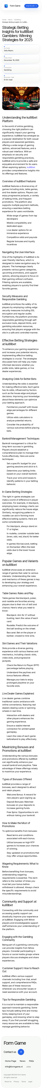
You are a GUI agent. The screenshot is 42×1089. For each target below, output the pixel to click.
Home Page (10, 1061)
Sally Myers (8, 51)
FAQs (31, 1061)
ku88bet (31, 167)
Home (4, 20)
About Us (8, 1081)
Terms (23, 1081)
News (10, 20)
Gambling (17, 20)
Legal (30, 1081)
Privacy (16, 1081)
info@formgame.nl (14, 1066)
